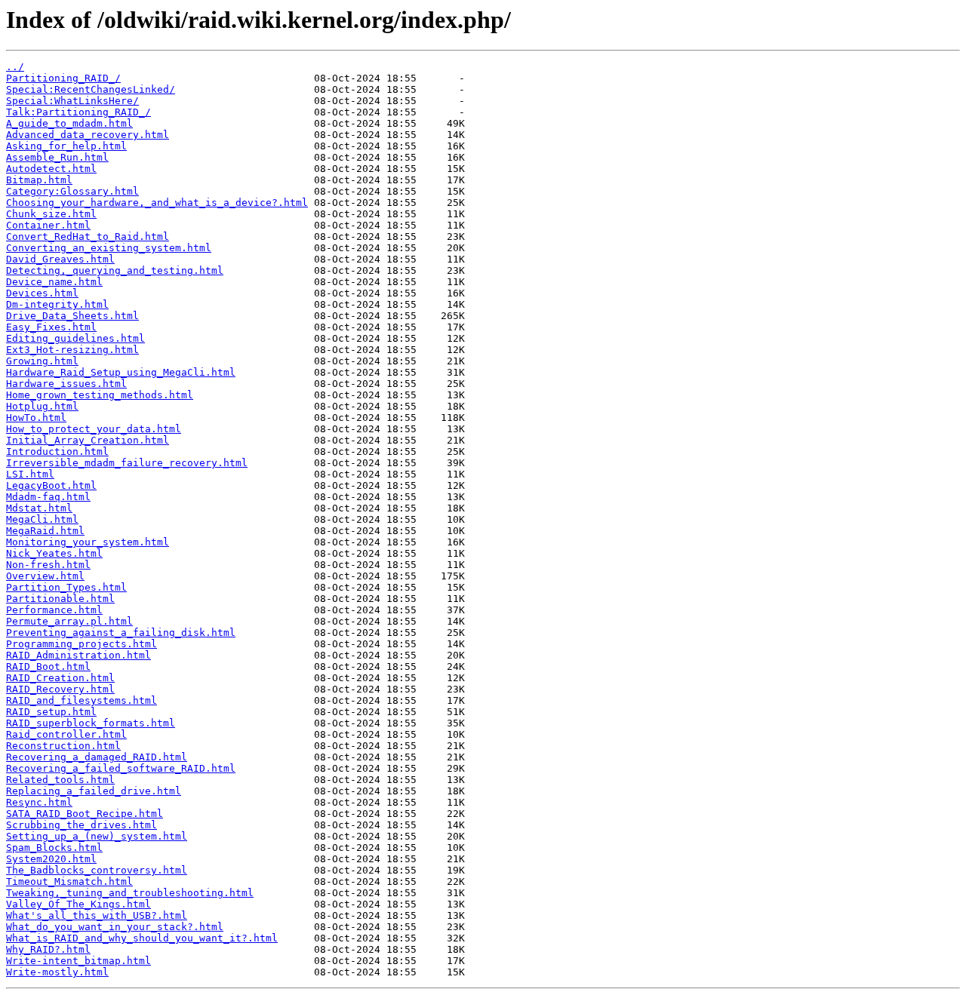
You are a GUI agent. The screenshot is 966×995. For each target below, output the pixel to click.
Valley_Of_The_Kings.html (78, 904)
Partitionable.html (60, 598)
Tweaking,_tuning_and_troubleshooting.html (130, 892)
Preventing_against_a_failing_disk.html (120, 632)
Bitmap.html (39, 180)
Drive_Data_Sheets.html (72, 315)
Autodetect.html (51, 168)
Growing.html (42, 361)
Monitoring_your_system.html (87, 542)
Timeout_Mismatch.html (69, 881)
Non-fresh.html (48, 564)
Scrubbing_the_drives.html (81, 825)
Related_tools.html (60, 779)
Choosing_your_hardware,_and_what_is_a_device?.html (157, 202)
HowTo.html (36, 417)
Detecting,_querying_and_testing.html (114, 270)
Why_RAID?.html (48, 949)
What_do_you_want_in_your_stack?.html (114, 926)
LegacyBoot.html (51, 485)
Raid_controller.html (66, 734)
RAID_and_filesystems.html (81, 700)
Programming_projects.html (81, 644)
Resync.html (39, 802)
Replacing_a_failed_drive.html (93, 791)
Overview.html (45, 576)
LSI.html (30, 474)
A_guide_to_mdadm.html (69, 123)
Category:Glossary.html (72, 191)
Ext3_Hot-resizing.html (72, 349)
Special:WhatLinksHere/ (72, 100)
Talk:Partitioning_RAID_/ (78, 112)
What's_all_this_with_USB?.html (96, 915)
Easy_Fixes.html (51, 327)
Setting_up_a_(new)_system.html (96, 836)
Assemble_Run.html (57, 157)
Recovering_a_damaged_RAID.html (96, 757)
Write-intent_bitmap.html (78, 960)
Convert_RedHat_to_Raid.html (87, 236)
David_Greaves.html (60, 259)
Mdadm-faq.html (48, 496)
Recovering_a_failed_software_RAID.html (120, 768)
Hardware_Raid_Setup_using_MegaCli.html (120, 372)
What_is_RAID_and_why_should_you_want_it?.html (142, 938)
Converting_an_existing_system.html (108, 247)
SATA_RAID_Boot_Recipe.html (84, 813)
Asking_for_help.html (66, 146)
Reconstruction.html (63, 745)
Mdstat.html (39, 508)
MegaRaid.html (45, 530)
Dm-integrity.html (57, 304)
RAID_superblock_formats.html (90, 723)
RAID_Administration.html (78, 655)
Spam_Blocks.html (54, 847)
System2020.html (51, 858)
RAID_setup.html (51, 711)
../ (15, 66)
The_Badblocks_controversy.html (96, 870)
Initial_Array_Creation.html (87, 440)
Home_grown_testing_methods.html (99, 395)
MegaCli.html (42, 519)
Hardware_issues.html (66, 383)
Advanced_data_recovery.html (87, 134)
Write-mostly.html (57, 972)
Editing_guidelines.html (75, 338)
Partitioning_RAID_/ (63, 78)
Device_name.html (54, 281)
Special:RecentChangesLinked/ (90, 89)
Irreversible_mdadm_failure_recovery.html (127, 462)
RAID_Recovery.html (60, 689)
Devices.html (42, 293)
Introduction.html (57, 451)
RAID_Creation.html (60, 677)
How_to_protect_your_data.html (93, 429)
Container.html (48, 225)
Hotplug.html (42, 406)
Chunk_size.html (51, 214)
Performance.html (54, 610)
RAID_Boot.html (48, 666)
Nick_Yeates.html (54, 553)
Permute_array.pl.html (69, 621)
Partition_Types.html (66, 587)
